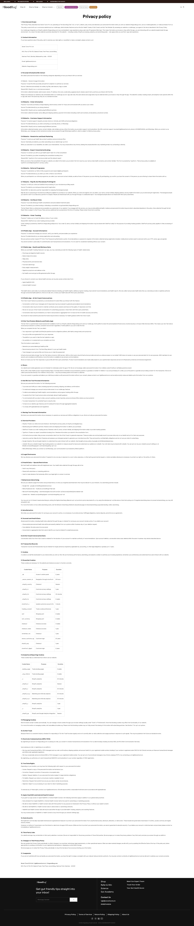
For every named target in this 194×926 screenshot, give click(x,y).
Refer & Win (106, 885)
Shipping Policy (113, 914)
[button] (34, 7)
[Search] (181, 7)
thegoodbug (86, 922)
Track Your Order (133, 885)
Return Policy (100, 914)
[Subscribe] (73, 900)
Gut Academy (107, 892)
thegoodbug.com (52, 863)
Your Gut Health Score (135, 888)
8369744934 (106, 904)
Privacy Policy (70, 914)
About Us (125, 914)
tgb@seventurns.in (35, 827)
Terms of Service (85, 914)
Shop (103, 882)
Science (104, 888)
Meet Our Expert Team (135, 881)
